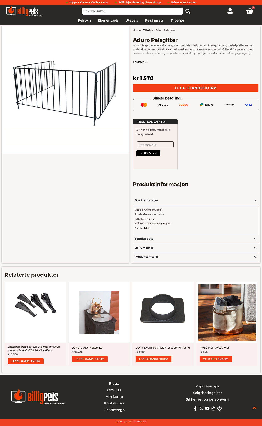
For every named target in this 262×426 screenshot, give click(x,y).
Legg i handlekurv (195, 88)
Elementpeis (108, 20)
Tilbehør (177, 20)
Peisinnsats (154, 20)
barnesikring (153, 223)
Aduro (147, 228)
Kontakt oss (114, 403)
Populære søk (207, 386)
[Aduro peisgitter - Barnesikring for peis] (65, 90)
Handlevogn (114, 410)
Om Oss (114, 390)
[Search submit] (188, 11)
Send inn (150, 153)
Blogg (114, 383)
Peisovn (84, 20)
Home (137, 30)
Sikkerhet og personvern (207, 399)
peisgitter (166, 223)
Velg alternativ (215, 358)
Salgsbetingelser (207, 393)
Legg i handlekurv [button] (25, 361)
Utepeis (131, 20)
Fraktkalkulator (152, 121)
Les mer (138, 62)
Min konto (114, 397)
